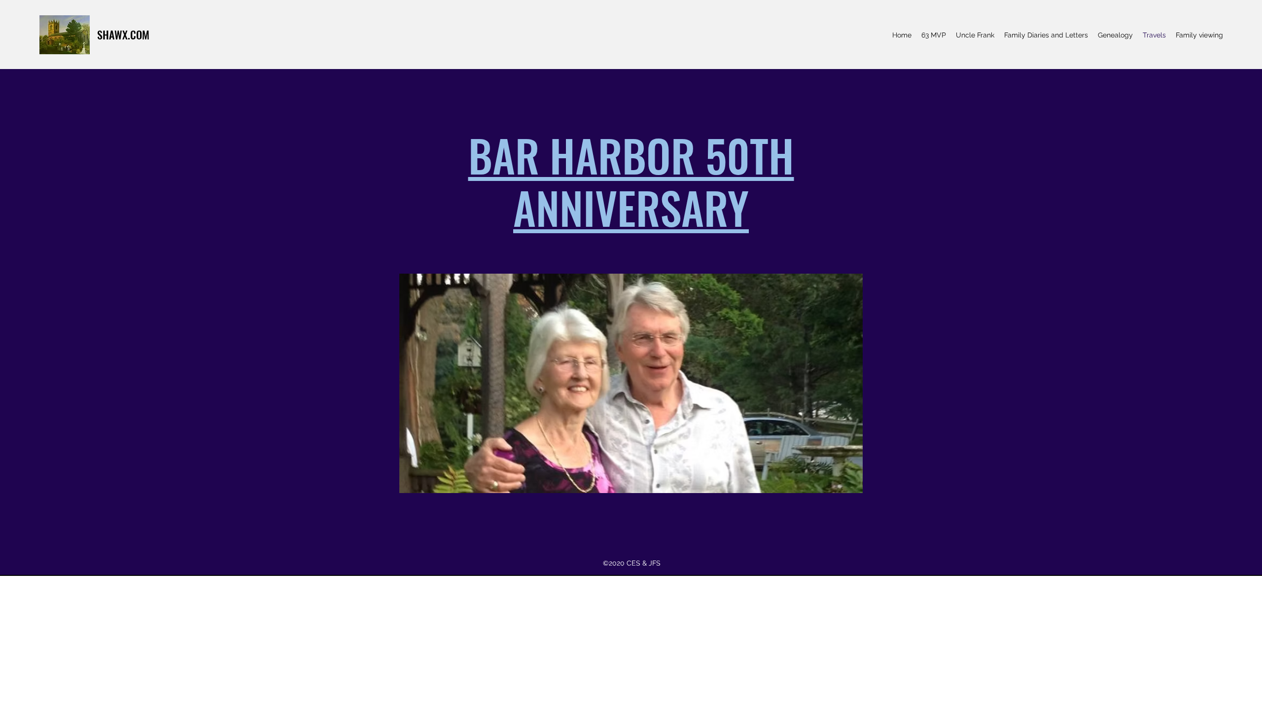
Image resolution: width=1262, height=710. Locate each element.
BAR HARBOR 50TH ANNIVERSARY (631, 181)
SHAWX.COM (123, 34)
